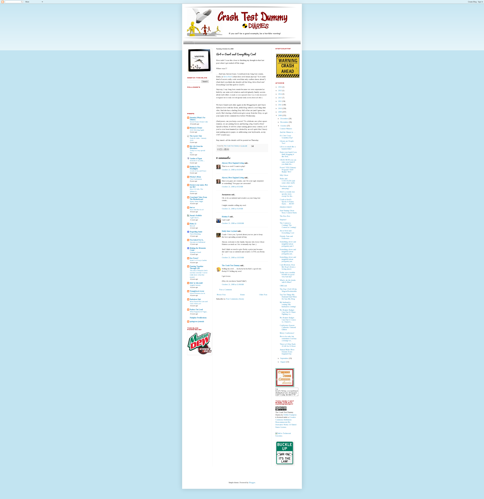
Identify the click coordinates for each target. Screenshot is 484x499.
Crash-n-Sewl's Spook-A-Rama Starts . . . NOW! (287, 202)
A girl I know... (195, 218)
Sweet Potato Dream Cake (199, 122)
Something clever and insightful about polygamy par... (288, 252)
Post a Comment (225, 290)
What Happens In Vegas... (199, 312)
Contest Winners (286, 129)
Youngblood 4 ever (197, 291)
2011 (280, 105)
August (283, 362)
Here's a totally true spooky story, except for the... (287, 194)
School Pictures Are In (197, 293)
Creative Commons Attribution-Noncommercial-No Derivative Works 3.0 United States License (285, 422)
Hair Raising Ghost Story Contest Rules (288, 212)
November (284, 122)
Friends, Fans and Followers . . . (286, 237)
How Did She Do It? (197, 210)
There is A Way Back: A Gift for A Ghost (288, 345)
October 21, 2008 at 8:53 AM (232, 187)
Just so (192, 207)
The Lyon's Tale (196, 136)
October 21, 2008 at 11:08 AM (233, 284)
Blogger (252, 483)
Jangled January (195, 285)
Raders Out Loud (196, 309)
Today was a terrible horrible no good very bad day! (287, 275)
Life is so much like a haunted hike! (288, 148)
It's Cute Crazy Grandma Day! (286, 137)
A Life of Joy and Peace (198, 171)
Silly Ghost (284, 175)
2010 (280, 108)
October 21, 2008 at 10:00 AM (233, 223)
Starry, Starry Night (196, 201)
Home (189, 42)
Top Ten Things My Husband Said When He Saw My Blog (288, 297)
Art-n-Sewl (228, 77)
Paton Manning (195, 234)
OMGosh (283, 286)
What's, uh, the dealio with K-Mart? (288, 281)
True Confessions (196, 179)
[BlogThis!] (220, 149)
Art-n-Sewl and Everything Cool (287, 232)
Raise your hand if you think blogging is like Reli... (288, 154)
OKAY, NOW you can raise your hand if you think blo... (288, 162)
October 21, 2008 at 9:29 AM (232, 209)
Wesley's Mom (195, 177)
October (283, 126)
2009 (280, 112)
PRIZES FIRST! (286, 207)
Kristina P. (225, 217)
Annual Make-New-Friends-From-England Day (287, 352)
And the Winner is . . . (288, 132)
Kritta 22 (193, 224)
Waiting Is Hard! (195, 252)
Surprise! (283, 220)
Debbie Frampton (289, 415)
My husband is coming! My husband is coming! (288, 304)
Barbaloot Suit (195, 299)
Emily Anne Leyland (229, 231)
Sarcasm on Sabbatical (197, 242)
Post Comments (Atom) (235, 299)
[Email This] (218, 149)
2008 (280, 115)
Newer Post (221, 295)
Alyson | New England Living (233, 163)
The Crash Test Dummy (231, 265)
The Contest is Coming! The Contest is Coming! (288, 225)
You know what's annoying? (286, 187)
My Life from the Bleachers (196, 147)
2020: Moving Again (197, 130)
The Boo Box (285, 216)
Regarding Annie (196, 232)
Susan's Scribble (196, 215)
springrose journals (197, 321)
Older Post (263, 295)
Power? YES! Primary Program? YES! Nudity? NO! (288, 170)
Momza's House (196, 128)
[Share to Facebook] (225, 149)
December (284, 119)
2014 (280, 94)
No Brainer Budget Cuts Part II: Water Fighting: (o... (288, 312)
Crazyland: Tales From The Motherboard (198, 198)
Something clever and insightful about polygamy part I (288, 244)
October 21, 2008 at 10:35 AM (233, 257)
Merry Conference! (287, 333)
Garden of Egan (196, 158)
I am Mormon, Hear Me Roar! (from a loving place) (287, 267)
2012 (280, 101)
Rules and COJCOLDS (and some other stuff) (287, 181)
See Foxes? (194, 258)
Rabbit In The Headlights (195, 168)
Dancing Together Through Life (196, 267)
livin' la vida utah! (196, 283)
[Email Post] (252, 146)
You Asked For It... (197, 240)
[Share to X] (223, 149)
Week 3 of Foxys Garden (198, 260)
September (284, 358)
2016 (280, 87)
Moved (192, 226)
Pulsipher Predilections (198, 318)
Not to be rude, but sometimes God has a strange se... (288, 339)
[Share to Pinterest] (228, 149)
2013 (280, 98)
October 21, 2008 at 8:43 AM (232, 170)
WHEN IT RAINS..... (197, 161)
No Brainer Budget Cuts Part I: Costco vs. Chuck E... (288, 320)
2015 (280, 90)
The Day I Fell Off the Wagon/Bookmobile (288, 290)
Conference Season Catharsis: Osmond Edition (288, 327)
